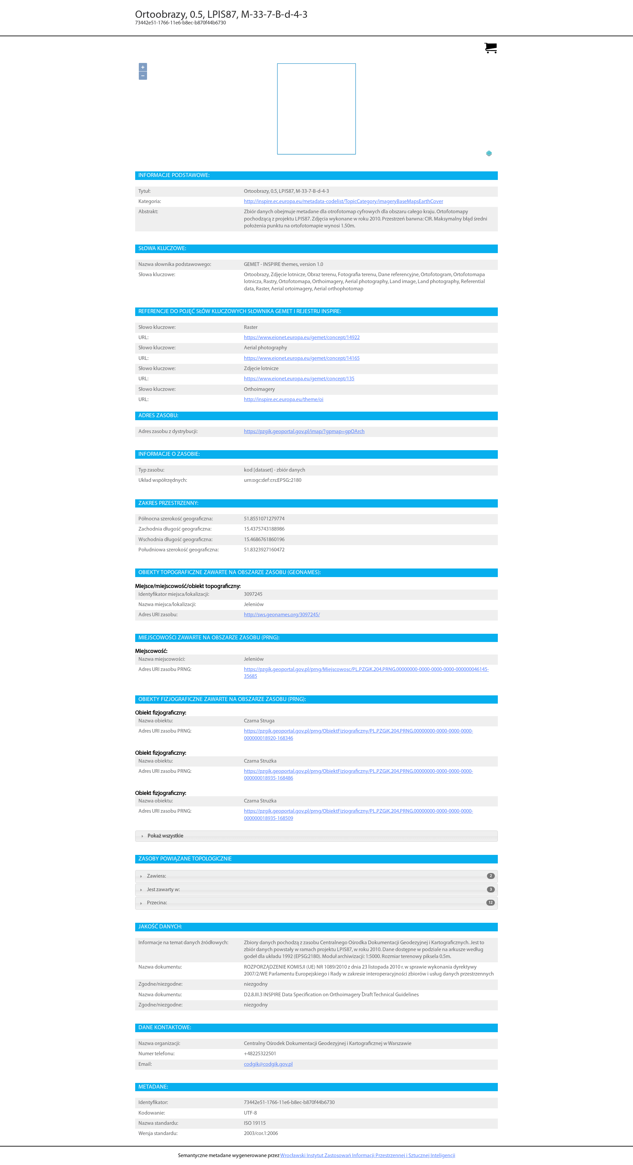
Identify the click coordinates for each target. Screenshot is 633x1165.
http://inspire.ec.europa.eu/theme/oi (283, 399)
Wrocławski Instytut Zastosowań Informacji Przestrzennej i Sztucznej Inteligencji (367, 1155)
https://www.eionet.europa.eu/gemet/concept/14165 (302, 358)
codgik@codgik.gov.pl (268, 1064)
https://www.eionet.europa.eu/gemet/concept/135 (299, 379)
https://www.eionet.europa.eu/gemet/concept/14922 (302, 337)
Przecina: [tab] (320, 903)
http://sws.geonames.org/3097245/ (282, 615)
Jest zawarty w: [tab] (319, 889)
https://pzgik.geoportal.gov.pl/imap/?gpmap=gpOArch (304, 431)
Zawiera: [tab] (319, 876)
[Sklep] (490, 48)
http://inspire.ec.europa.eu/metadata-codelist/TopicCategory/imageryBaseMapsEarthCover (343, 201)
